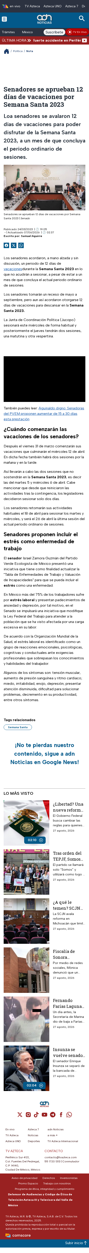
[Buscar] (82, 18)
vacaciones (13, 269)
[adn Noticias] (45, 19)
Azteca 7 (71, 6)
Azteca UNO (53, 6)
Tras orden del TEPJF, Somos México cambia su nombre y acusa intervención (68, 856)
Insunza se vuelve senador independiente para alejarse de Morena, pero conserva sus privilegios (68, 1052)
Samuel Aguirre (31, 236)
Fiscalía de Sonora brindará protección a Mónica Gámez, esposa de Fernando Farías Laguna (68, 954)
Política (18, 51)
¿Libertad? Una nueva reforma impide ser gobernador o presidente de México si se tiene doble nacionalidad (68, 806)
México (27, 32)
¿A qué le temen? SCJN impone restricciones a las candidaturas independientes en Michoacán (69, 905)
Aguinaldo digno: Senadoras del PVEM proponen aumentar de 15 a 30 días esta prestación (44, 413)
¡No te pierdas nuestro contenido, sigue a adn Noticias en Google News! (44, 753)
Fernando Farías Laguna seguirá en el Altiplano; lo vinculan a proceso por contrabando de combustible (68, 1003)
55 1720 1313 (52, 1161)
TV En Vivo (80, 32)
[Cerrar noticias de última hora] (84, 40)
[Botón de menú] (4, 19)
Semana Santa (18, 727)
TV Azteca (32, 6)
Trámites (8, 32)
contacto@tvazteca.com (60, 1157)
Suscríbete (54, 32)
